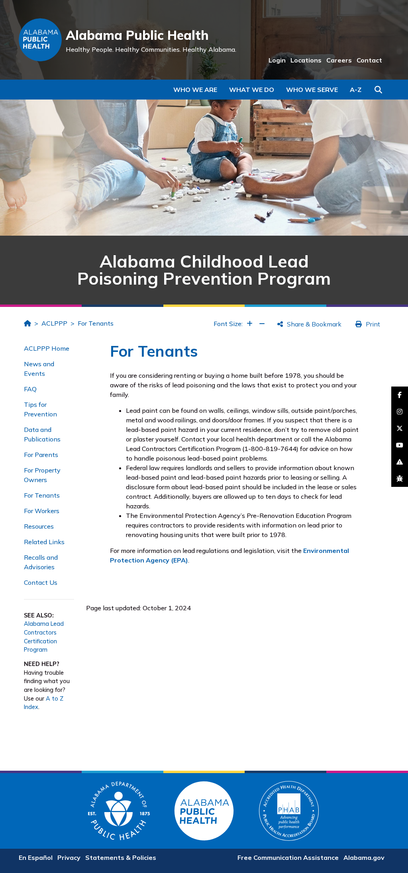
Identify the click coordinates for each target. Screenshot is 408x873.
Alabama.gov (363, 857)
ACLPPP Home (46, 348)
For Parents (41, 455)
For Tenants (96, 323)
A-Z (355, 90)
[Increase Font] (249, 323)
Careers (339, 60)
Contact (369, 60)
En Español (36, 857)
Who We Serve (312, 90)
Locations (306, 60)
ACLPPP (54, 323)
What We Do (251, 90)
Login (277, 60)
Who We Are (195, 90)
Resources (39, 526)
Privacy (68, 857)
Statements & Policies (120, 857)
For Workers (41, 511)
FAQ (30, 389)
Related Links (44, 542)
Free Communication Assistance (288, 857)
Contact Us (40, 582)
